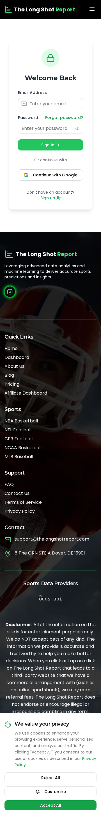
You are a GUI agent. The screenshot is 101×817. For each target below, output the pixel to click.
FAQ (9, 484)
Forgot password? (64, 117)
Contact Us (16, 493)
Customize (55, 791)
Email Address (32, 92)
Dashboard (16, 357)
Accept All (50, 805)
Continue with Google (55, 175)
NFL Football (17, 430)
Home (11, 348)
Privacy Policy (19, 511)
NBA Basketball (21, 421)
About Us (14, 366)
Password (28, 118)
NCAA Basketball (23, 447)
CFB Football (18, 439)
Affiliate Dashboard (25, 393)
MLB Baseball (18, 456)
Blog (9, 375)
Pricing (11, 384)
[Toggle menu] (92, 8)
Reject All (50, 777)
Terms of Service (23, 502)
